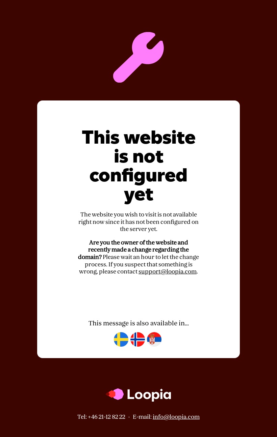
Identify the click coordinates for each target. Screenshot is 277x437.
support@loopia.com (167, 271)
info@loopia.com (176, 416)
